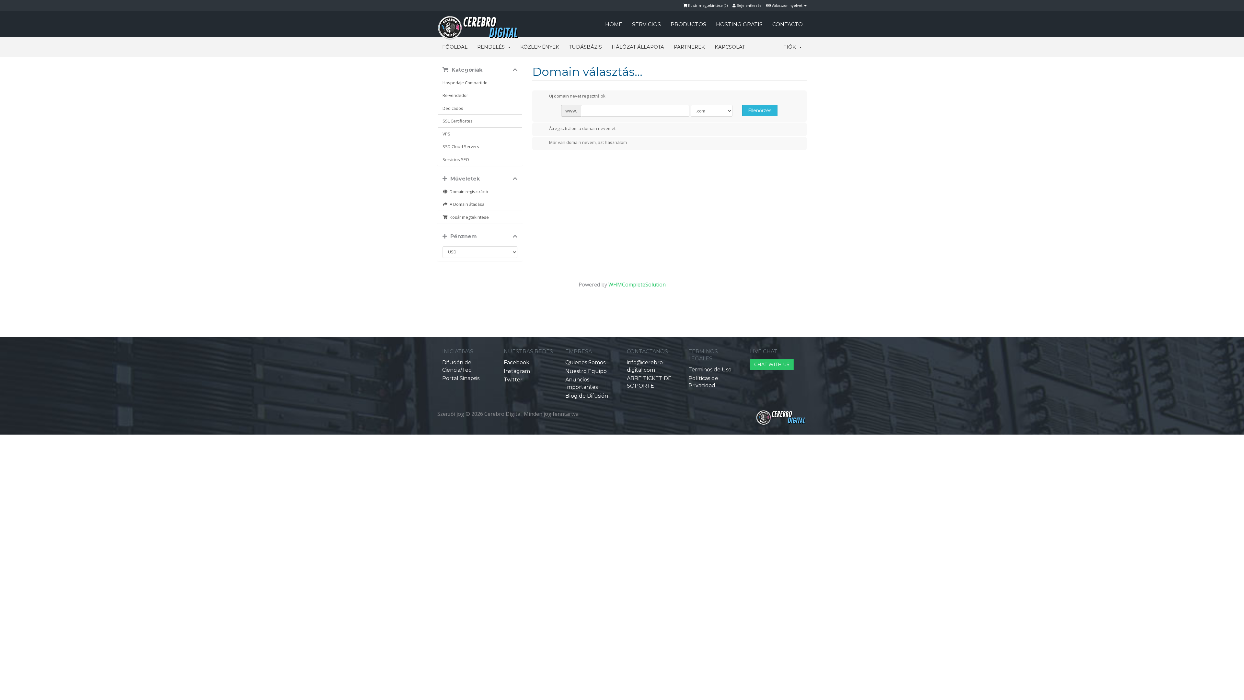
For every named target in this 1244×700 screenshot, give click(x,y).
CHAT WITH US (771, 365)
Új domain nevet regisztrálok (577, 96)
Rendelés (492, 47)
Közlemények (539, 47)
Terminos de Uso (709, 370)
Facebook (516, 362)
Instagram (517, 371)
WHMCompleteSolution (637, 284)
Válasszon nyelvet (787, 5)
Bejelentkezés (748, 5)
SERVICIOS (646, 24)
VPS (446, 134)
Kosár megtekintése (468, 217)
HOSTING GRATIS (739, 24)
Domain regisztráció (468, 191)
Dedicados (453, 108)
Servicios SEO (456, 159)
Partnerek (689, 47)
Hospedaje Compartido (465, 83)
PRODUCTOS (688, 24)
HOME (613, 24)
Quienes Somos (585, 362)
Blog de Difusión (586, 396)
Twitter (513, 380)
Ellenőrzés (759, 110)
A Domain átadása (466, 204)
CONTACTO (787, 24)
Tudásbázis (585, 47)
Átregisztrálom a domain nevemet (582, 128)
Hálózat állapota (638, 47)
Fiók (791, 47)
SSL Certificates (458, 121)
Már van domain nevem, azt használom (588, 143)
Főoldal (454, 47)
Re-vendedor (455, 95)
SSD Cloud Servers (461, 146)
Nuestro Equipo (586, 371)
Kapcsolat (730, 47)
